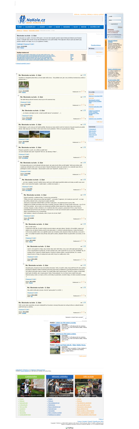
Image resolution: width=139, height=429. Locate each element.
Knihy (50, 27)
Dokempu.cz (26, 369)
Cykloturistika (31, 376)
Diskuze (22, 401)
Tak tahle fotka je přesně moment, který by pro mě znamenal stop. (34, 57)
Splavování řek (93, 134)
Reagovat (26, 44)
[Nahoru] (85, 75)
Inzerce (80, 421)
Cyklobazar (33, 369)
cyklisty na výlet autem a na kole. (65, 323)
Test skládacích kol (53, 403)
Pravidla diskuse (96, 45)
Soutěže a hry (95, 27)
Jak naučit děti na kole (83, 405)
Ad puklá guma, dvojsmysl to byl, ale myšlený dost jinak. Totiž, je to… (35, 58)
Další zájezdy (99, 139)
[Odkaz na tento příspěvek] (81, 75)
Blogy (76, 27)
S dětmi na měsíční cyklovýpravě (86, 414)
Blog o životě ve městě (55, 413)
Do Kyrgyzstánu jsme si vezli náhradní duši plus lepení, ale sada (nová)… (36, 56)
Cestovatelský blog (25, 414)
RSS (102, 421)
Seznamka (66, 27)
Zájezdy (42, 27)
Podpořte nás (96, 421)
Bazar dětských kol (82, 409)
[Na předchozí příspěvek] (83, 75)
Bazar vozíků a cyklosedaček (85, 411)
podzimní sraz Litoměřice (95, 118)
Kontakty (85, 421)
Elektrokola (51, 405)
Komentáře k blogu (34, 30)
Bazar (58, 27)
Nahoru (101, 419)
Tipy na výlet (23, 407)
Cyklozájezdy (92, 129)
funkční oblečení (25, 371)
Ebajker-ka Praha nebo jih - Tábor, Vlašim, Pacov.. (70, 345)
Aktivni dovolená (41, 369)
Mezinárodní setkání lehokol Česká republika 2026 (95, 101)
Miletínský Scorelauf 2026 (95, 96)
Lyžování (91, 136)
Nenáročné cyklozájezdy (84, 407)
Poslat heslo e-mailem (113, 31)
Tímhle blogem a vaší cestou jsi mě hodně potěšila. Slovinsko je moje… (35, 59)
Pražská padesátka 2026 (95, 106)
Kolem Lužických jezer (114, 69)
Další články (99, 52)
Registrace (111, 29)
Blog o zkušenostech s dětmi (85, 413)
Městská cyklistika (60, 376)
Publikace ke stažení (54, 414)
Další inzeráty (82, 356)
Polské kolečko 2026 (113, 80)
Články (19, 27)
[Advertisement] (51, 68)
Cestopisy (22, 409)
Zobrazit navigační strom (23, 63)
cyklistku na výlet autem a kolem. (65, 334)
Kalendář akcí (30, 27)
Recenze (22, 411)
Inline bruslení (92, 131)
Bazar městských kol (54, 407)
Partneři (90, 421)
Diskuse (83, 27)
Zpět (32, 44)
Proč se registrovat (113, 32)
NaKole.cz (19, 30)
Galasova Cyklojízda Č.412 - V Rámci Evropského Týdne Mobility (94, 112)
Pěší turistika (92, 132)
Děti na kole (88, 376)
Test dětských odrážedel (84, 403)
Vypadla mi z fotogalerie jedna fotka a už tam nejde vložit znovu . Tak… (35, 54)
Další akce (99, 121)
